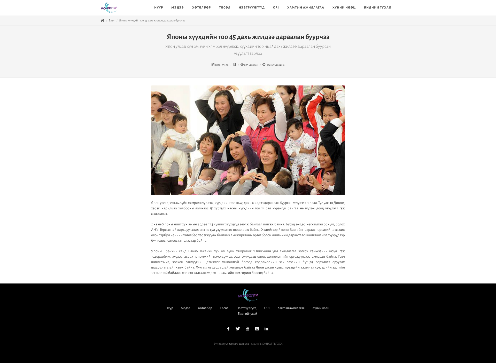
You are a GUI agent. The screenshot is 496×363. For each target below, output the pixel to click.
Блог (112, 20)
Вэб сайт (236, 349)
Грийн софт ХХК (255, 349)
